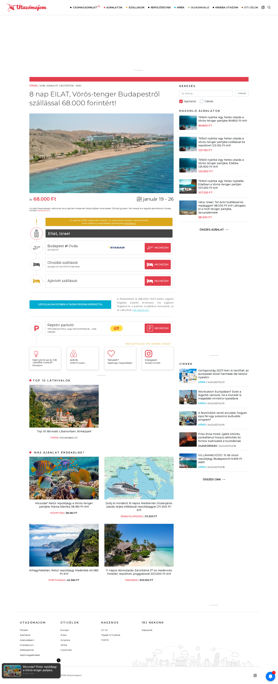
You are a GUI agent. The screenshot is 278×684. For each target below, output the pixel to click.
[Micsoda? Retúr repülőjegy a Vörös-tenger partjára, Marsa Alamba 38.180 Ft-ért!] (64, 498)
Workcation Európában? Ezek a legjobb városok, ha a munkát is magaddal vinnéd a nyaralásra (220, 395)
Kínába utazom (226, 7)
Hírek (180, 7)
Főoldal (24, 630)
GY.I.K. (104, 630)
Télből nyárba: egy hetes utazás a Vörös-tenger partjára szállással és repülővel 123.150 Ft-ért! (221, 142)
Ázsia (63, 635)
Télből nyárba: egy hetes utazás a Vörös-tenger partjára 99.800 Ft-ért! (222, 119)
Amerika (65, 640)
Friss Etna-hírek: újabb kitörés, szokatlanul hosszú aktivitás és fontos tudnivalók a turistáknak (219, 437)
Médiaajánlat (27, 649)
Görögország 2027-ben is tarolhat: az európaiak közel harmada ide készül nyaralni (223, 374)
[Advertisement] (139, 44)
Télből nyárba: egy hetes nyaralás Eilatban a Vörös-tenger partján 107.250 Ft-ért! (221, 184)
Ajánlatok (114, 7)
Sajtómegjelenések (30, 655)
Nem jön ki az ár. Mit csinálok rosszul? (148, 343)
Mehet (242, 93)
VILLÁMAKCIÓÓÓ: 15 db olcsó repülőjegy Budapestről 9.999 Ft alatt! (220, 458)
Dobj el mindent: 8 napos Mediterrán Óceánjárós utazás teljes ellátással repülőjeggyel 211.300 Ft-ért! (139, 507)
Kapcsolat (147, 630)
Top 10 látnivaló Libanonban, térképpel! (64, 431)
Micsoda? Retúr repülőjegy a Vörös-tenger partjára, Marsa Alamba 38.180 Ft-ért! (64, 505)
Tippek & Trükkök (110, 635)
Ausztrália (66, 649)
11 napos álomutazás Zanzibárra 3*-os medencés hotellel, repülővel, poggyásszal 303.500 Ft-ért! (139, 572)
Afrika (64, 645)
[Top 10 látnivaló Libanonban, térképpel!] (64, 426)
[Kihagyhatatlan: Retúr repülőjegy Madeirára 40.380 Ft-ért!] (64, 565)
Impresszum (27, 645)
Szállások (136, 7)
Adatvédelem (27, 640)
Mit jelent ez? (141, 309)
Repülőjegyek (161, 7)
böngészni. (130, 223)
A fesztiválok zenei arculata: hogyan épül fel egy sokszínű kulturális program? (222, 416)
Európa (65, 630)
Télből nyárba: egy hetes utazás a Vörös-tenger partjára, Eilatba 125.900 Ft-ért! (221, 163)
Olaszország (207, 445)
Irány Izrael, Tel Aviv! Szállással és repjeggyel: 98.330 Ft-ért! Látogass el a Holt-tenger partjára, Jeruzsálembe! (222, 207)
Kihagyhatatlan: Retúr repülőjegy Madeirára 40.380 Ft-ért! (64, 572)
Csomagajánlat (86, 7)
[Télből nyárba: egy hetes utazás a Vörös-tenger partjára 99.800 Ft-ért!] (188, 129)
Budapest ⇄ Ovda (62, 246)
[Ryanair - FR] (116, 251)
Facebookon (43, 210)
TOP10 (54, 437)
